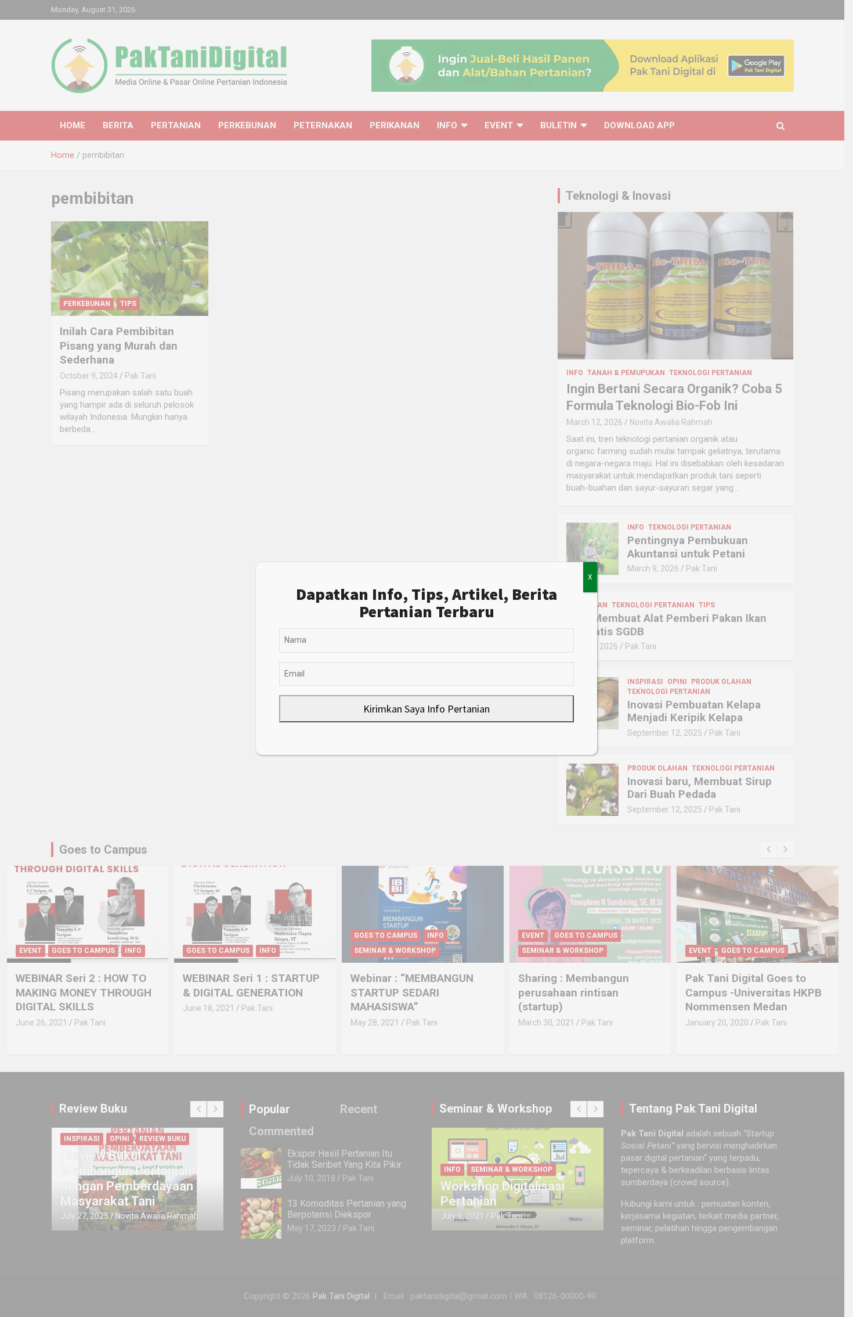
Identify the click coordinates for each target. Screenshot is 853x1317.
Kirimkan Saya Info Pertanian (426, 708)
